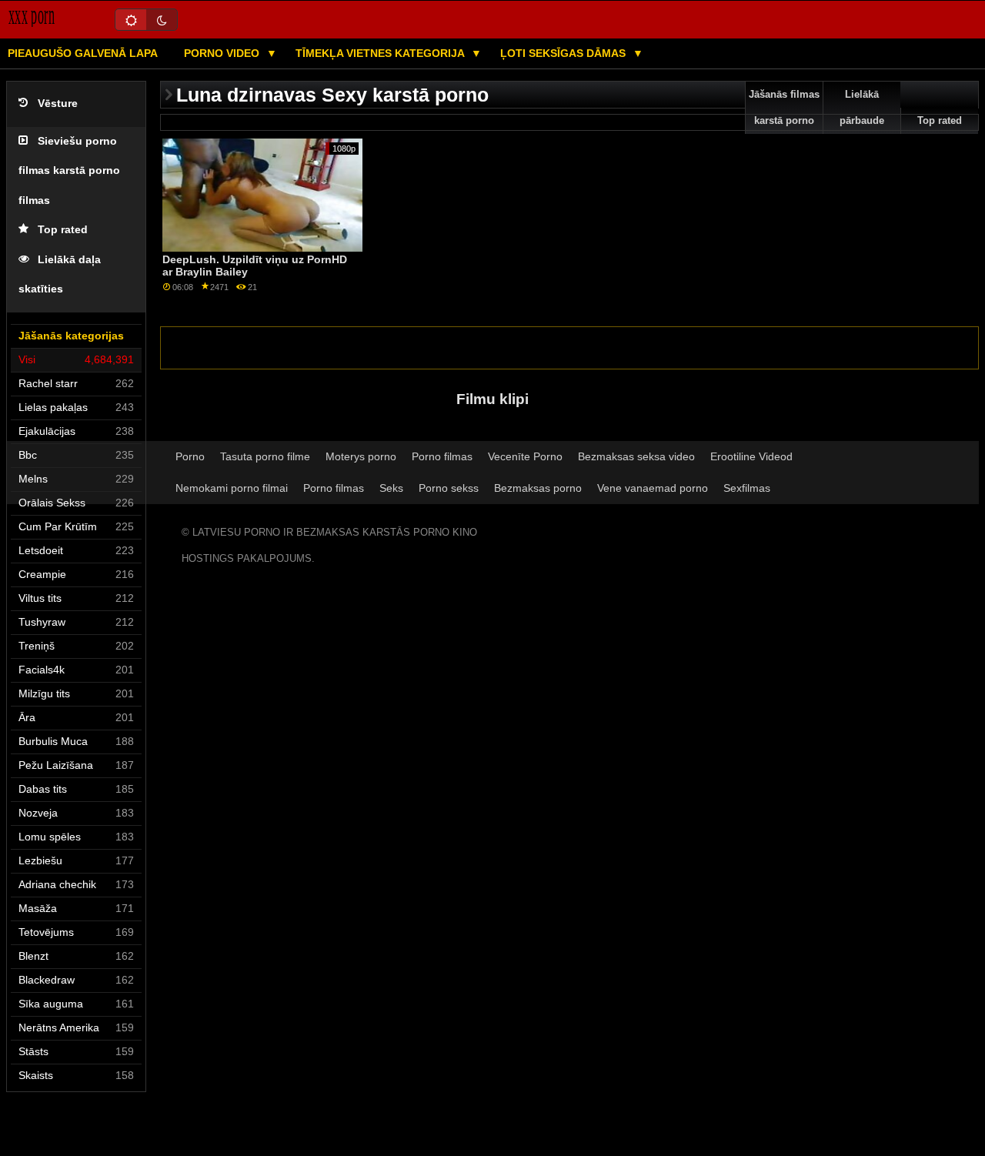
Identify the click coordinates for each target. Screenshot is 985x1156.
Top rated (63, 230)
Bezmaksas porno (538, 488)
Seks (391, 488)
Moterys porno (361, 456)
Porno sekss (449, 488)
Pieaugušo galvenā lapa (83, 53)
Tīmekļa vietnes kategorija (381, 53)
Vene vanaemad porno (652, 488)
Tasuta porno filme (265, 456)
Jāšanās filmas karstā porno (784, 107)
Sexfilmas (746, 488)
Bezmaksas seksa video (636, 456)
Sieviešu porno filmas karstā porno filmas (69, 170)
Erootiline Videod (751, 456)
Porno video (223, 53)
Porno (190, 456)
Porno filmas (442, 456)
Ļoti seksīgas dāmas (564, 53)
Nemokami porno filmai (231, 488)
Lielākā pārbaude (862, 107)
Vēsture (58, 103)
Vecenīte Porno (525, 456)
